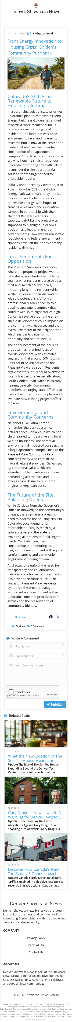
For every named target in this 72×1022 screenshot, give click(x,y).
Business (20, 617)
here (44, 1019)
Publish (56, 704)
